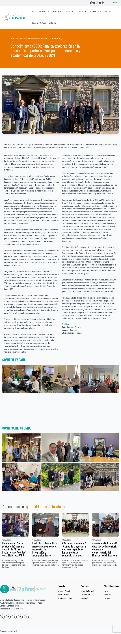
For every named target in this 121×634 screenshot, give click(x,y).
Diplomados (107, 595)
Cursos (106, 591)
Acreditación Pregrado (64, 591)
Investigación (85, 598)
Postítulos (107, 598)
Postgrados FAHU (86, 595)
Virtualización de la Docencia (66, 598)
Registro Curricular (63, 595)
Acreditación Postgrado (87, 591)
